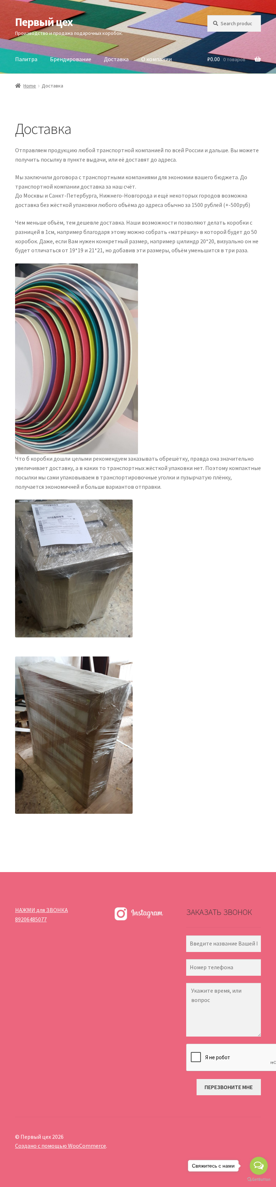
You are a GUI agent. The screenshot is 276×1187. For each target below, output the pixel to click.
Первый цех (44, 22)
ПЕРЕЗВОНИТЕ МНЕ (228, 1087)
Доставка (116, 59)
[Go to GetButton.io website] (258, 1179)
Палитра (26, 59)
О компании (156, 59)
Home (29, 85)
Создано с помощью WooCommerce (60, 1145)
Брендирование (70, 59)
